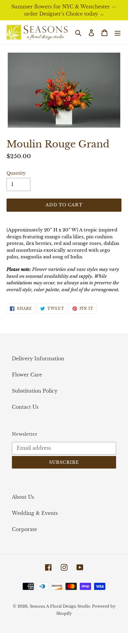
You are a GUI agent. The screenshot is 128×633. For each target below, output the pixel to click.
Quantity (16, 173)
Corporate (24, 529)
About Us (23, 497)
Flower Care (27, 375)
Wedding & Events (35, 513)
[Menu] (117, 32)
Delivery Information (38, 359)
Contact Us (25, 407)
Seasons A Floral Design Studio (60, 606)
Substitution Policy (34, 391)
